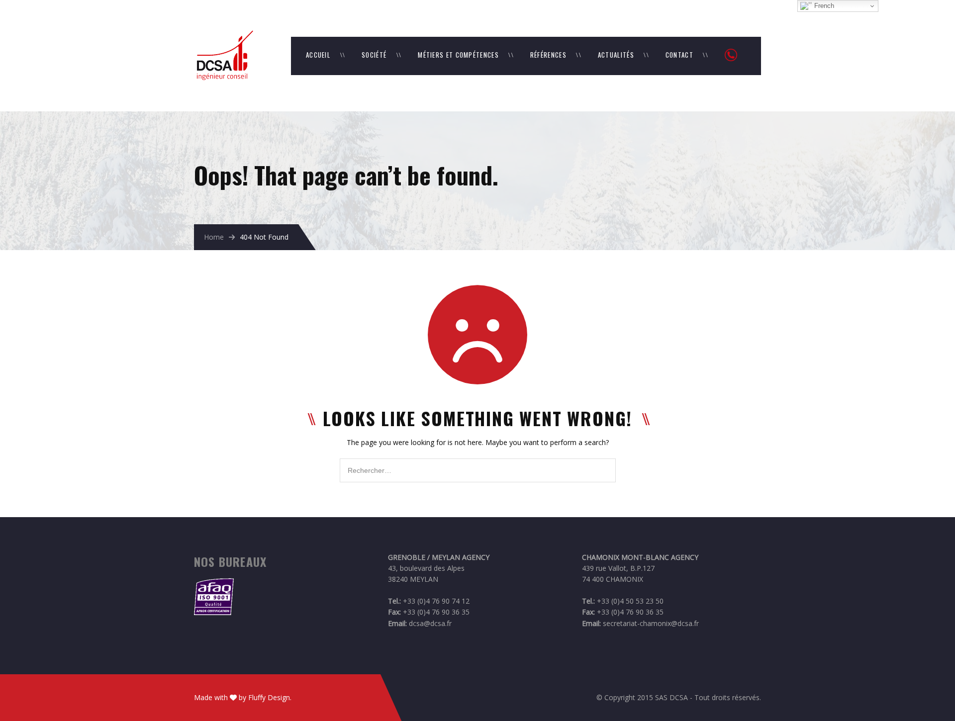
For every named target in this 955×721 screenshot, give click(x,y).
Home (214, 237)
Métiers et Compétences (458, 55)
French (823, 5)
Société (374, 55)
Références (548, 55)
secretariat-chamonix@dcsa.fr (651, 623)
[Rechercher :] (478, 463)
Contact (679, 55)
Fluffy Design (269, 697)
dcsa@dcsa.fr (430, 623)
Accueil (318, 55)
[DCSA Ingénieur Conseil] (224, 35)
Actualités (616, 55)
